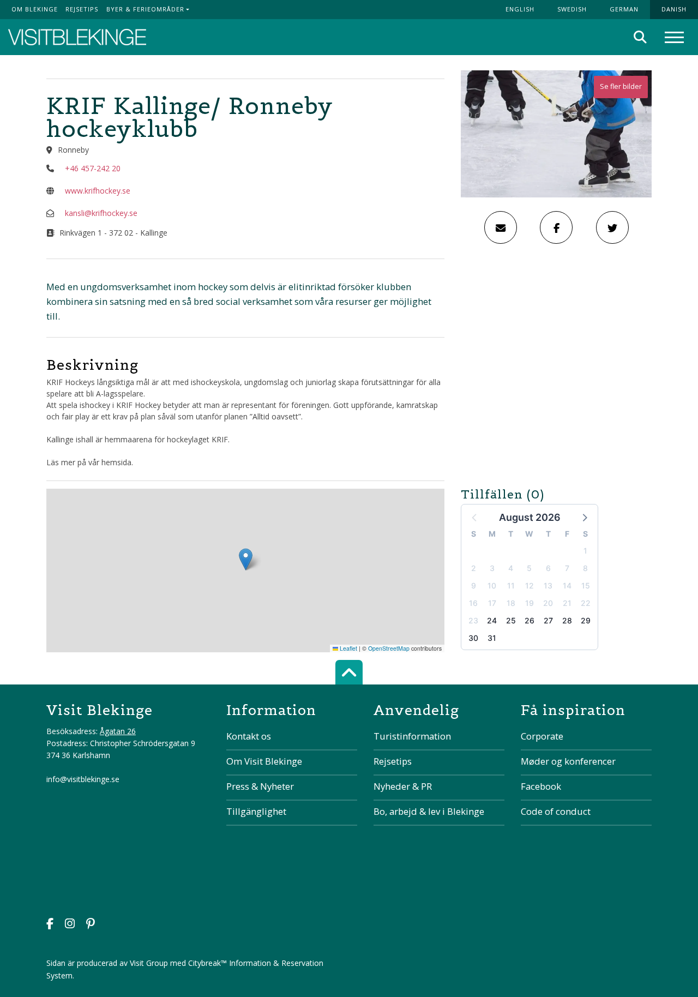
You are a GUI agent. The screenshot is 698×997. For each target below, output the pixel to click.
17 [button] (492, 603)
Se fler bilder (621, 86)
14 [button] (567, 585)
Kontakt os (248, 736)
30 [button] (473, 637)
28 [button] (567, 620)
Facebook (541, 786)
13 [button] (548, 585)
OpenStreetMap (389, 648)
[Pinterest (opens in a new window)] (90, 925)
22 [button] (586, 603)
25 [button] (511, 620)
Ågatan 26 (118, 731)
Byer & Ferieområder (145, 9)
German (624, 9)
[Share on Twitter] (612, 227)
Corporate (542, 736)
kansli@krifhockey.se (101, 213)
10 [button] (492, 585)
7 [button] (567, 568)
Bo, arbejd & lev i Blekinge (429, 811)
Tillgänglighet (256, 811)
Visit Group (149, 963)
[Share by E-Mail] (500, 227)
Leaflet (347, 648)
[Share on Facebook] (556, 227)
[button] (584, 517)
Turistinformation (412, 736)
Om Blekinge (34, 9)
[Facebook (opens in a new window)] (49, 925)
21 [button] (567, 603)
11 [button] (511, 585)
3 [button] (492, 568)
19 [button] (529, 603)
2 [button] (473, 568)
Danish (674, 9)
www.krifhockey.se (97, 190)
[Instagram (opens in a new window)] (70, 925)
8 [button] (585, 568)
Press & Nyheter (260, 786)
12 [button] (529, 585)
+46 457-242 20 (93, 168)
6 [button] (548, 568)
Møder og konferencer (568, 761)
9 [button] (473, 585)
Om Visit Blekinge (264, 761)
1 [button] (585, 550)
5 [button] (529, 568)
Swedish (572, 9)
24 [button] (492, 620)
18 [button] (511, 603)
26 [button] (529, 620)
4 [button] (510, 568)
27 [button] (548, 620)
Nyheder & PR (403, 786)
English (520, 9)
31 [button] (492, 637)
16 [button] (473, 603)
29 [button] (586, 620)
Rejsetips (81, 9)
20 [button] (548, 603)
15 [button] (585, 585)
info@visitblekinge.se (82, 779)
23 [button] (473, 620)
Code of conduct (556, 811)
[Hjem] (77, 37)
